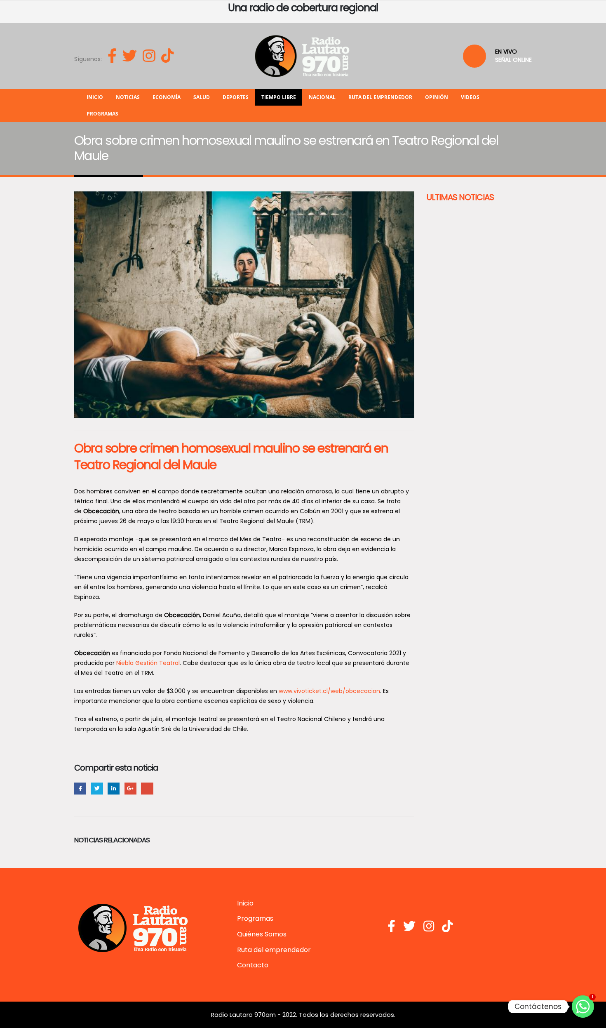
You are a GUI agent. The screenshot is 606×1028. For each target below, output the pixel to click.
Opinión (436, 97)
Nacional (322, 97)
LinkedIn (114, 789)
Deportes (236, 97)
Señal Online (513, 60)
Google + (130, 789)
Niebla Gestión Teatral (148, 663)
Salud (201, 97)
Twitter (97, 789)
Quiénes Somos (262, 934)
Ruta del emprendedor (380, 97)
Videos (470, 97)
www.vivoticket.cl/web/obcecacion (329, 691)
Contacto (252, 965)
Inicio (95, 97)
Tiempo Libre (278, 97)
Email (147, 789)
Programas (102, 113)
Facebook (80, 789)
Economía (167, 97)
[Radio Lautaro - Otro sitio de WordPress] (303, 56)
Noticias (128, 97)
